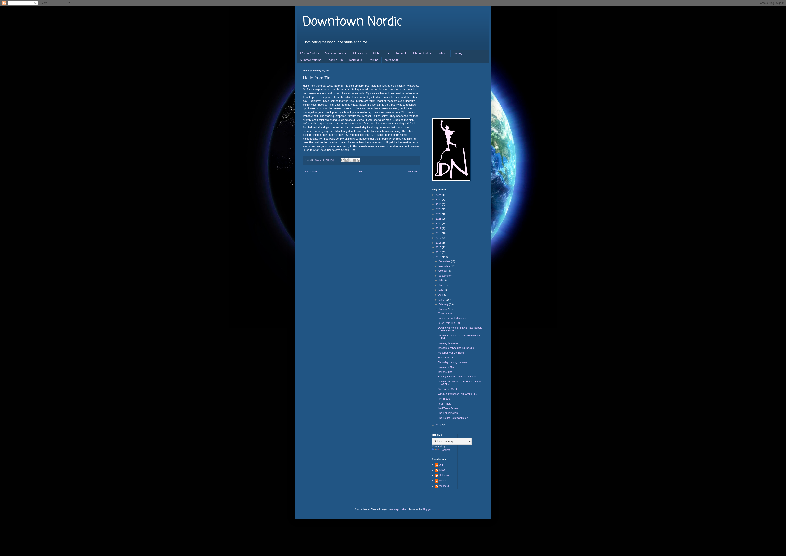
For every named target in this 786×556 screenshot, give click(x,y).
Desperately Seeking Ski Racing (456, 348)
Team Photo (444, 403)
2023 (439, 209)
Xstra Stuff (391, 59)
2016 (439, 242)
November (444, 266)
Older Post (413, 171)
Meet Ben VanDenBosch (451, 352)
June (441, 285)
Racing (457, 53)
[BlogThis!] (346, 160)
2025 (439, 199)
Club (376, 53)
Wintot (442, 480)
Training (373, 59)
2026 (439, 194)
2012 (439, 425)
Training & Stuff (446, 367)
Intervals (401, 53)
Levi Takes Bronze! (448, 408)
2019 (439, 228)
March (442, 299)
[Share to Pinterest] (358, 160)
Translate (445, 450)
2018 (439, 233)
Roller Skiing (445, 372)
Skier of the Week (447, 389)
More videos (445, 313)
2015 (439, 247)
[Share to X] (350, 160)
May (441, 290)
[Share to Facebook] (354, 160)
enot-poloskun (399, 509)
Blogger (426, 509)
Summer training (310, 59)
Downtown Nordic (352, 22)
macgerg (444, 486)
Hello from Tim (446, 357)
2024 (439, 204)
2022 (439, 214)
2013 (439, 257)
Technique (355, 59)
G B (441, 464)
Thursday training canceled (453, 362)
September (444, 275)
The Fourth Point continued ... (454, 418)
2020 (439, 223)
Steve (442, 470)
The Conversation (448, 413)
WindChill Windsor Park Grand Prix (457, 394)
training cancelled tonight (452, 318)
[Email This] (343, 160)
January (443, 309)
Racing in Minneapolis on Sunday (457, 376)
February (443, 304)
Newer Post (310, 171)
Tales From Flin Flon (449, 323)
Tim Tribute (444, 398)
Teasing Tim (335, 59)
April (441, 294)
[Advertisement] (452, 89)
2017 (439, 238)
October (443, 270)
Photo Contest (422, 53)
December (444, 261)
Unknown (444, 475)
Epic (387, 53)
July (441, 280)
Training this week (448, 343)
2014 (439, 252)
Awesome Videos (336, 53)
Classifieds (360, 53)
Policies (442, 53)
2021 (439, 218)
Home (362, 171)
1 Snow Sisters (309, 53)
